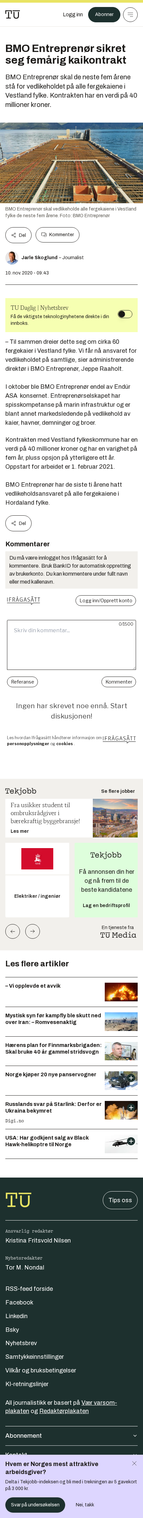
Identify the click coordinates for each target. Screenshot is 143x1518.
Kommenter (61, 234)
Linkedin (16, 1316)
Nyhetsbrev (21, 1343)
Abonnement (23, 1435)
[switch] (125, 314)
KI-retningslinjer (27, 1384)
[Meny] (130, 14)
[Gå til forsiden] (12, 14)
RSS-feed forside (29, 1288)
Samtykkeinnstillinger (34, 1356)
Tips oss (120, 1200)
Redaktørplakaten (64, 1411)
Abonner (104, 14)
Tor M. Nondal (24, 1267)
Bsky (12, 1329)
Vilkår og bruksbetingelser (40, 1370)
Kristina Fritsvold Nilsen (38, 1240)
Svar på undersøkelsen (35, 1504)
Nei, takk (85, 1504)
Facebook (19, 1302)
